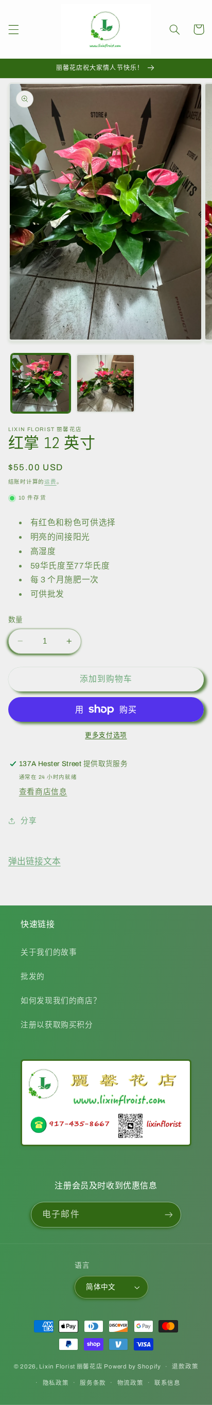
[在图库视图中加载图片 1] (40, 383)
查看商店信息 (43, 792)
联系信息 (167, 1383)
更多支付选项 (106, 735)
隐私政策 (56, 1383)
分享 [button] (29, 820)
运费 (50, 482)
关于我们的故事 (49, 952)
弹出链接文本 (34, 861)
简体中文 (101, 1287)
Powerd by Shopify (132, 1366)
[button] (13, 29)
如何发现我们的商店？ (61, 1001)
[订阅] (168, 1214)
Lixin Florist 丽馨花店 (70, 1366)
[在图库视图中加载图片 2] (105, 383)
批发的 (33, 976)
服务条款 (93, 1383)
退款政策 (185, 1366)
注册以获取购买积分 (57, 1025)
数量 (15, 620)
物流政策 (130, 1383)
